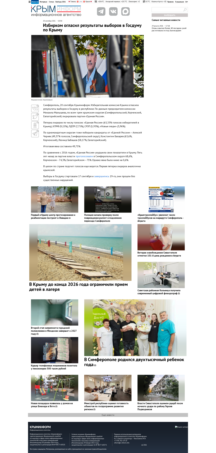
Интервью (43, 2)
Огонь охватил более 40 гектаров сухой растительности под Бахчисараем (169, 29)
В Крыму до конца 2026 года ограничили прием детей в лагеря (78, 286)
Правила (170, 2)
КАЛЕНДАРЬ (169, 15)
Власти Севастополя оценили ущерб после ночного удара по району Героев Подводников (160, 406)
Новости (35, 2)
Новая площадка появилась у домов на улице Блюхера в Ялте (52, 405)
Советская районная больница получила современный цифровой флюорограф (159, 292)
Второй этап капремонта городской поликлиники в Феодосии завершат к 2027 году (54, 330)
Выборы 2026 (61, 2)
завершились (101, 176)
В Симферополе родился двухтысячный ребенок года (134, 361)
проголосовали (84, 156)
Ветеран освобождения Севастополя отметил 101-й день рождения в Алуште (159, 254)
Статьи (51, 2)
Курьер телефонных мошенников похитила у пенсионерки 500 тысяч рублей (54, 367)
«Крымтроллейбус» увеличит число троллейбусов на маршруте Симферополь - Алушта (161, 217)
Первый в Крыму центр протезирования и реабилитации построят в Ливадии (53, 216)
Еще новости (108, 415)
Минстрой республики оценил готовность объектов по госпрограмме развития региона (106, 406)
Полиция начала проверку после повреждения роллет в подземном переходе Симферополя (103, 217)
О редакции (179, 2)
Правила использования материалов (127, 434)
